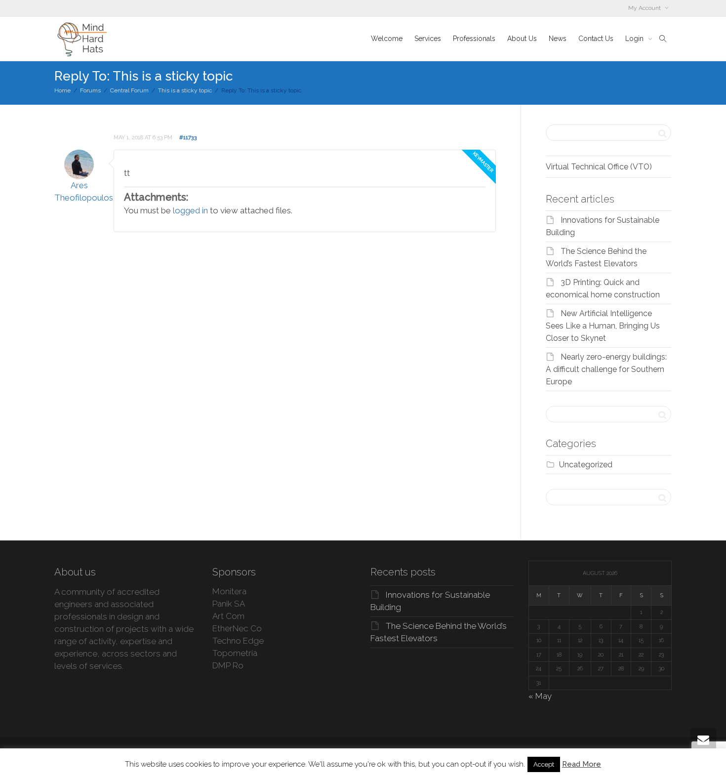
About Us (522, 38)
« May (540, 696)
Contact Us (595, 38)
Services (427, 38)
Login (635, 38)
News (557, 38)
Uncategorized (585, 464)
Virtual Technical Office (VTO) (599, 166)
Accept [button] (543, 764)
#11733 (188, 137)
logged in (190, 210)
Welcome (387, 38)
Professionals (474, 38)
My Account (645, 7)
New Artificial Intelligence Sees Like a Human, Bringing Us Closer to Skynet (603, 326)
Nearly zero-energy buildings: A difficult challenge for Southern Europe (606, 369)
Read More (581, 764)
